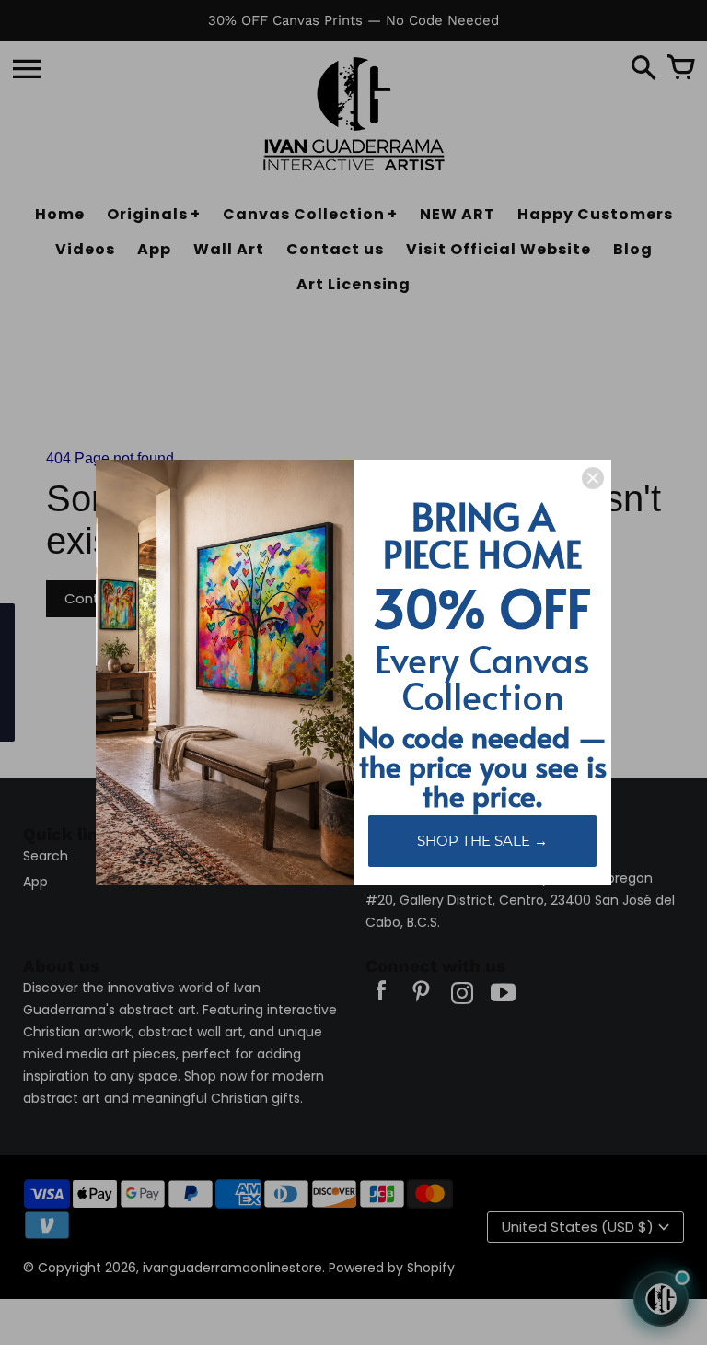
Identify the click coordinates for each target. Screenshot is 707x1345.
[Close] (593, 478)
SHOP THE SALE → (482, 840)
